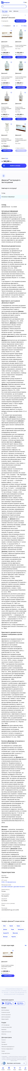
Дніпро (5, 929)
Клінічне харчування (6, 1014)
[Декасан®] (7, 34)
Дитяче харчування (5, 1016)
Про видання (4, 1044)
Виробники (3, 1029)
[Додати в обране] (11, 30)
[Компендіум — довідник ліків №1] (5, 2)
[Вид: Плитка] (14, 26)
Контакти (3, 1039)
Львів (12, 929)
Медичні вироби (5, 1019)
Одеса (18, 925)
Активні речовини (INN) (6, 1027)
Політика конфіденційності (7, 1048)
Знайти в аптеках (20, 21)
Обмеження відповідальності (7, 1046)
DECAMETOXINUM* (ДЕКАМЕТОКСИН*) (13, 886)
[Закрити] (24, 1063)
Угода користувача (5, 1053)
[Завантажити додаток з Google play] (7, 1003)
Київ (4, 925)
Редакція (3, 1042)
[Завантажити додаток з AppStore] (19, 1003)
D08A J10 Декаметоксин (8, 882)
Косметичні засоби (5, 1012)
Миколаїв (15, 933)
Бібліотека (3, 1034)
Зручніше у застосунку (13, 1063)
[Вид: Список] (17, 26)
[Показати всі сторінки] (25, 15)
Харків (11, 925)
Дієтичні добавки (5, 1010)
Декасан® (4, 41)
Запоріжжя (21, 929)
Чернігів (13, 936)
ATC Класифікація (5, 1025)
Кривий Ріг (6, 933)
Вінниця (5, 936)
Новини (3, 1051)
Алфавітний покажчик (6, 1031)
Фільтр (25, 25)
